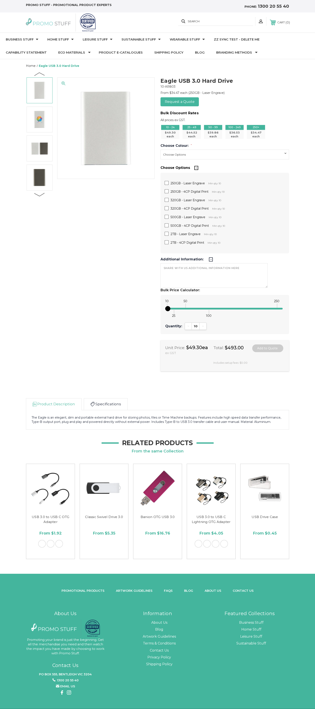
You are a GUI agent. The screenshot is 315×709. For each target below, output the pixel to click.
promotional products (83, 591)
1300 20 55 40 (273, 6)
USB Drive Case (265, 517)
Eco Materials (71, 52)
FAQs (168, 591)
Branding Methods (234, 52)
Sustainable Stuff (139, 39)
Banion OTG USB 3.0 (158, 517)
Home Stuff (58, 39)
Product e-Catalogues (121, 52)
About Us (159, 622)
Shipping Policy (168, 52)
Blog (200, 52)
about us (213, 591)
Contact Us (243, 591)
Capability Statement (26, 52)
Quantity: (173, 326)
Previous (39, 74)
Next (39, 194)
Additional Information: (182, 259)
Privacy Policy (159, 657)
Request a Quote (180, 102)
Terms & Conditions (159, 643)
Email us (67, 686)
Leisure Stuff (95, 39)
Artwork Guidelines (134, 591)
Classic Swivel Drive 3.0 (104, 517)
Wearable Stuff (185, 39)
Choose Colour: (176, 145)
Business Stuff (20, 39)
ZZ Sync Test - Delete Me (237, 39)
